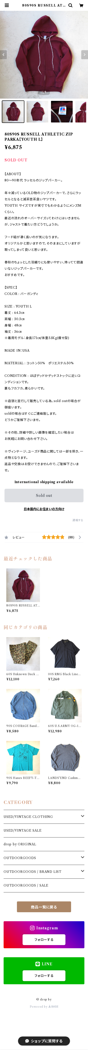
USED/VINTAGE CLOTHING (28, 817)
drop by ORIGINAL (20, 844)
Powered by (39, 1006)
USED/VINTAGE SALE (23, 830)
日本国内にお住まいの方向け (44, 509)
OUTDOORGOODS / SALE (26, 885)
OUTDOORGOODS (20, 858)
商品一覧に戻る (44, 907)
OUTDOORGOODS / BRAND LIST (33, 872)
